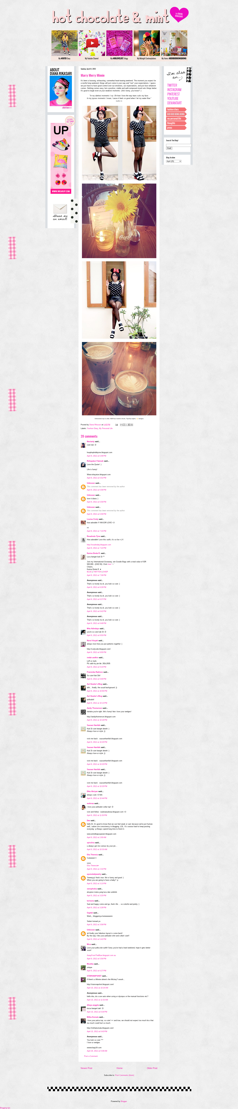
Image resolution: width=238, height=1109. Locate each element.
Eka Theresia (92, 855)
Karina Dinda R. (93, 553)
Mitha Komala (93, 1017)
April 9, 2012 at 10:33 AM (97, 849)
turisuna (90, 901)
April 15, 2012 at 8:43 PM (97, 1031)
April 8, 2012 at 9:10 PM (96, 667)
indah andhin (92, 658)
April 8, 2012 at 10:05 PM (97, 691)
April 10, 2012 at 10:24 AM (97, 988)
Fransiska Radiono (95, 672)
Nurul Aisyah (92, 641)
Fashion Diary (92, 428)
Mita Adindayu (93, 628)
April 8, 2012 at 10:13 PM (97, 703)
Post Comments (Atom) (124, 1075)
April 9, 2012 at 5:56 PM (96, 959)
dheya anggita (93, 1005)
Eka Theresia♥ (93, 866)
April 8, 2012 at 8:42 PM (96, 611)
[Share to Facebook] (129, 424)
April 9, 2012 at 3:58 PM (96, 924)
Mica (89, 944)
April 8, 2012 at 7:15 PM (96, 531)
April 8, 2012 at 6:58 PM (96, 490)
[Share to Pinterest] (131, 424)
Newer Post (86, 1068)
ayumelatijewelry (94, 874)
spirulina (90, 843)
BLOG (89, 572)
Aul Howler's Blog (94, 684)
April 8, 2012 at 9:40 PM (96, 679)
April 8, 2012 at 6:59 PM (96, 502)
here (109, 564)
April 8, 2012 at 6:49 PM (96, 456)
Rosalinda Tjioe (93, 536)
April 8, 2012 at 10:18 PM (97, 720)
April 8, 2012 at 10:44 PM (97, 798)
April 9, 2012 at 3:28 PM (96, 908)
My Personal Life (106, 428)
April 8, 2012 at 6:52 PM (96, 478)
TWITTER (97, 572)
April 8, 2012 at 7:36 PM (96, 575)
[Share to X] (126, 424)
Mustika (90, 964)
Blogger (124, 1101)
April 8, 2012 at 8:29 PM (96, 587)
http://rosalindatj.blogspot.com (99, 545)
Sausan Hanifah (93, 725)
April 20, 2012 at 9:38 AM (97, 1051)
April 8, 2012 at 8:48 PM (96, 623)
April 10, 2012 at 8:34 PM (97, 1012)
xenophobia (92, 889)
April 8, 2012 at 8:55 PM (96, 635)
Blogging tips (5, 1108)
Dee (88, 820)
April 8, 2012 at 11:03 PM (97, 815)
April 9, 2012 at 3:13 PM (96, 883)
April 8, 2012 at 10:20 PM (97, 742)
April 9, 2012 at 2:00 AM (96, 837)
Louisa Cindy (92, 519)
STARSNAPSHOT (94, 976)
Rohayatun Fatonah (95, 461)
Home (120, 1068)
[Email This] (121, 424)
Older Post (152, 1068)
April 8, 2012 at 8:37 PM (96, 599)
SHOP (105, 572)
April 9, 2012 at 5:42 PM (96, 939)
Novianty (91, 441)
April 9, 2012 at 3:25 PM (96, 895)
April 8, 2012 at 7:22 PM (96, 548)
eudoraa (90, 803)
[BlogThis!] (124, 424)
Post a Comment (91, 1056)
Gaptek (90, 913)
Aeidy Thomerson (94, 708)
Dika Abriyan (92, 791)
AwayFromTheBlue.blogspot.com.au (101, 955)
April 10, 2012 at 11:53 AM (97, 1000)
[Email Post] (116, 425)
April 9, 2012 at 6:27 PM (96, 971)
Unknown (91, 483)
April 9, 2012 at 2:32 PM (96, 869)
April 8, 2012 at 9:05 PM (96, 652)
